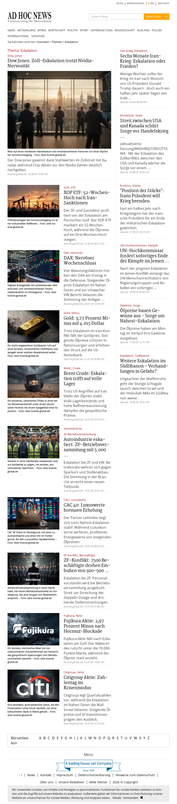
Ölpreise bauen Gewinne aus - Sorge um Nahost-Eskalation (142, 316)
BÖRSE (42, 30)
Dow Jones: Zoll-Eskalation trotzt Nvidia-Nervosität (51, 63)
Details (117, 798)
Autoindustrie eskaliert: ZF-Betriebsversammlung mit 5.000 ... (86, 447)
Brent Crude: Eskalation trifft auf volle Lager (85, 379)
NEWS (11, 30)
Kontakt (45, 775)
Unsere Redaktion (71, 782)
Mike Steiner (98, 782)
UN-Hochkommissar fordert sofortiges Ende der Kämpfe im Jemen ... (144, 256)
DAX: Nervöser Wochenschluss (80, 261)
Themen (57, 42)
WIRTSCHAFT (56, 30)
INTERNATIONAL (18, 36)
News (31, 775)
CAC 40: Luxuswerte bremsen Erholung (84, 508)
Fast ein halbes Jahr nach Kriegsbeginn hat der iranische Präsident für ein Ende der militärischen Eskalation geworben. (142, 218)
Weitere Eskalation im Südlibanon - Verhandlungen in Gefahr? (144, 366)
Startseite (42, 42)
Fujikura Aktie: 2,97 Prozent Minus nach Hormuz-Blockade (84, 626)
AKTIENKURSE (26, 30)
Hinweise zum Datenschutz (135, 775)
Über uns (46, 782)
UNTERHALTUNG (101, 30)
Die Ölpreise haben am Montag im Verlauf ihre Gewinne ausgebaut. (143, 333)
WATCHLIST (163, 3)
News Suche (153, 16)
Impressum (65, 775)
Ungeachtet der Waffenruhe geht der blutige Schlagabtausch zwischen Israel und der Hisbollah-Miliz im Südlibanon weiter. (144, 388)
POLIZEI (157, 30)
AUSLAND (143, 30)
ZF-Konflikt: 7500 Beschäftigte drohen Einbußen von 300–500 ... (87, 565)
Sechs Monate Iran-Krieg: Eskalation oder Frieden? (143, 61)
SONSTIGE (37, 36)
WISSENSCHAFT (125, 30)
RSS (152, 3)
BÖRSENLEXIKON (135, 3)
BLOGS (120, 3)
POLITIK (72, 30)
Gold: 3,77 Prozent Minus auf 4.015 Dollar (87, 321)
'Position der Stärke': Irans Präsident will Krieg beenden (142, 196)
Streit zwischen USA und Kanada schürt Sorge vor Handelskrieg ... (144, 128)
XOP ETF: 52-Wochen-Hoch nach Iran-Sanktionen (87, 198)
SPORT (84, 30)
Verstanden (130, 798)
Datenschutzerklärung (94, 775)
